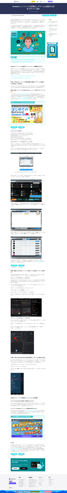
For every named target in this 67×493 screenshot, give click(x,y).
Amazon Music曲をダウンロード (33, 486)
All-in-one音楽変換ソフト (22, 479)
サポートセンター (41, 479)
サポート (45, 1)
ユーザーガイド (41, 482)
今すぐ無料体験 (50, 1)
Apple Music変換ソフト (22, 482)
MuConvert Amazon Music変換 (31, 410)
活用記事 (41, 1)
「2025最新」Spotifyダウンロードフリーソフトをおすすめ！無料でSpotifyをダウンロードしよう (53, 29)
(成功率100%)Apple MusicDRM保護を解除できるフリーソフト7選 (53, 26)
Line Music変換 (21, 486)
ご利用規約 (50, 482)
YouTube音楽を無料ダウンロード (33, 479)
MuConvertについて (51, 479)
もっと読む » (50, 27)
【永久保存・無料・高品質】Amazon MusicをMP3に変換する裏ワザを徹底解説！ (23, 59)
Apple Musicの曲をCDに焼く (32, 482)
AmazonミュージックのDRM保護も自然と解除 (23, 97)
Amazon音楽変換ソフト (22, 483)
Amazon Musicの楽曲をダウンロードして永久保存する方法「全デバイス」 (22, 61)
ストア (33, 1)
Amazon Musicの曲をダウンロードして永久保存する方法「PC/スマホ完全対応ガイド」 (53, 34)
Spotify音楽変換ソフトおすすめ (33, 483)
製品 (37, 1)
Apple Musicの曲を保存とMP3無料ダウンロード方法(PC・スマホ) (53, 22)
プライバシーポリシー (51, 483)
